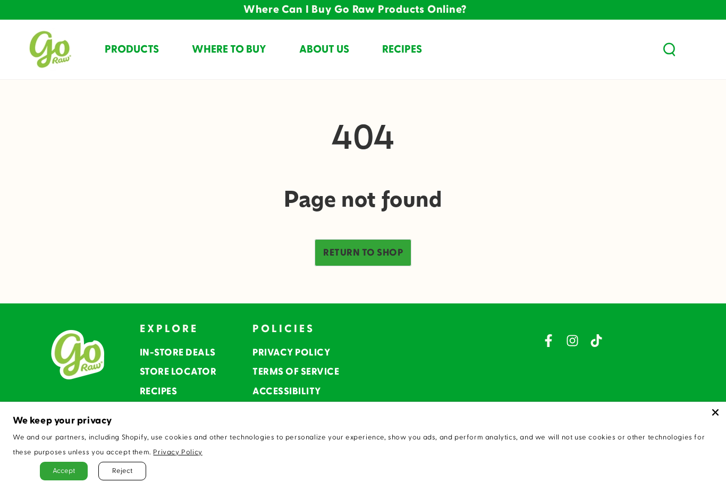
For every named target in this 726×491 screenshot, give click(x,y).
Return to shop (363, 252)
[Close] (715, 412)
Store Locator (178, 371)
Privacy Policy (291, 352)
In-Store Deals (178, 352)
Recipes (159, 391)
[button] (669, 49)
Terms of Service (295, 371)
